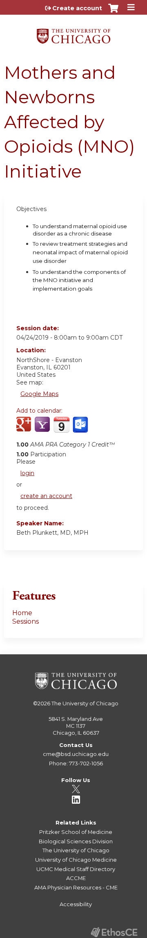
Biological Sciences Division (76, 841)
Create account (77, 8)
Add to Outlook (81, 429)
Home (22, 613)
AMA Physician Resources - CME (76, 887)
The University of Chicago (84, 703)
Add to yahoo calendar (43, 429)
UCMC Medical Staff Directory (75, 869)
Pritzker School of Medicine (75, 832)
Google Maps (39, 394)
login (27, 473)
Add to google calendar (24, 429)
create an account (46, 496)
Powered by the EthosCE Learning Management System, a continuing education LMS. (114, 932)
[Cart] (113, 12)
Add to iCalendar (61, 428)
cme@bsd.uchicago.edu (76, 754)
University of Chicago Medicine (76, 859)
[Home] (73, 33)
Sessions (25, 621)
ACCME (76, 878)
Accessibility (76, 904)
